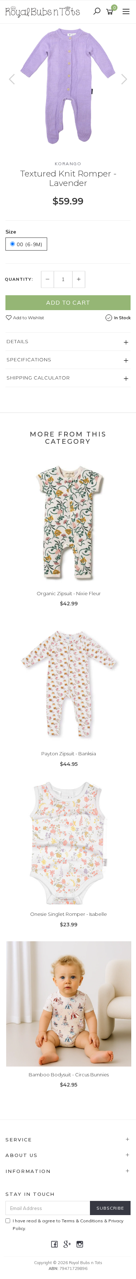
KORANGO (68, 163)
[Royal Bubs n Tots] (44, 11)
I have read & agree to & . (68, 1224)
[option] (68, 86)
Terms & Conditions (82, 1220)
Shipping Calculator (38, 378)
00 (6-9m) (28, 244)
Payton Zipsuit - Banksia (68, 753)
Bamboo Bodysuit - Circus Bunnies (69, 1074)
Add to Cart (68, 302)
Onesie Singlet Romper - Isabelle (68, 914)
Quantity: (19, 279)
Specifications (29, 359)
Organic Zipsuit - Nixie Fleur (69, 593)
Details (18, 341)
